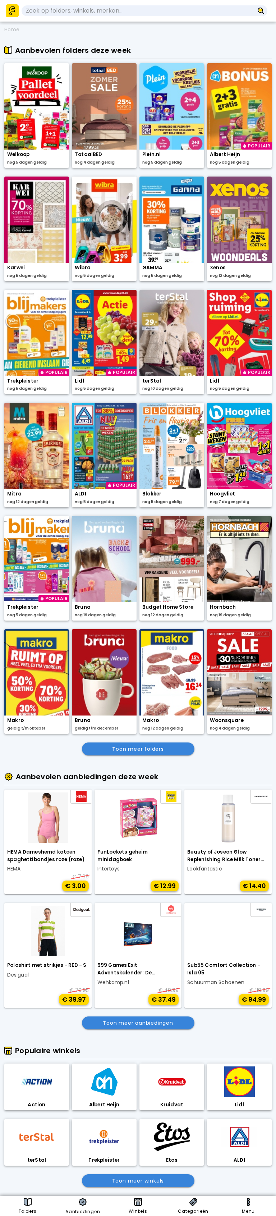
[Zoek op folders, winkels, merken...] (261, 10)
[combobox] (138, 10)
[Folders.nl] (12, 11)
